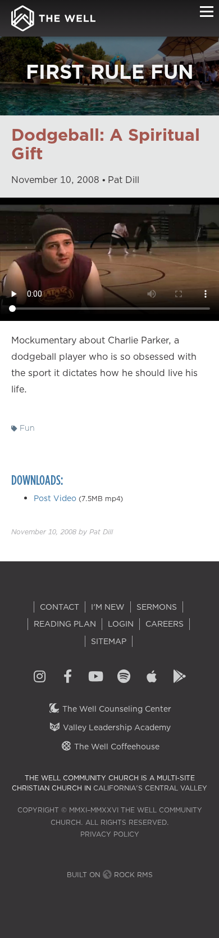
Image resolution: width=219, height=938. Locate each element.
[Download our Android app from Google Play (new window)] (180, 677)
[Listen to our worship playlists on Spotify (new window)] (124, 677)
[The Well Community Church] (53, 18)
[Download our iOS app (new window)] (152, 677)
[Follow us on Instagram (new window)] (39, 677)
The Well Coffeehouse (115, 746)
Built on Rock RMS (110, 874)
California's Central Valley (150, 788)
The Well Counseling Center (115, 708)
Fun (26, 428)
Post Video (55, 498)
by (62, 532)
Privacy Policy (109, 834)
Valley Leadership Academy (116, 727)
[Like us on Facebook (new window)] (67, 677)
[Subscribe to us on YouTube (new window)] (95, 677)
